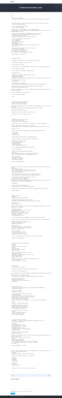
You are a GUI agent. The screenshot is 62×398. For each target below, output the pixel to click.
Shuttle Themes (15, 396)
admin (15, 13)
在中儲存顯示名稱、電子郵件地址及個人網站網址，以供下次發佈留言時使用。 (22, 391)
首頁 (50, 1)
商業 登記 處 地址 (24, 227)
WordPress (22, 396)
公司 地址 (12, 52)
